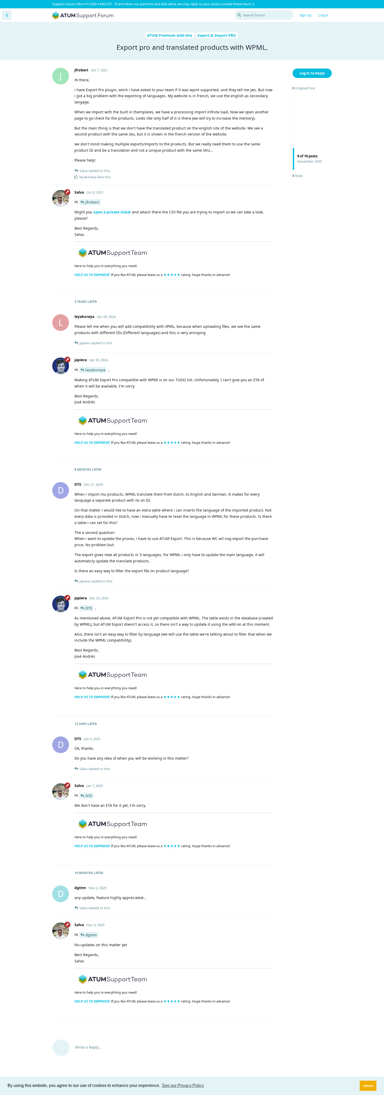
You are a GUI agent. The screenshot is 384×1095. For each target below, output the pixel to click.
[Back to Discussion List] (6, 15)
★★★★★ (172, 275)
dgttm (91, 934)
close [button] (368, 1086)
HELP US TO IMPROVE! (92, 275)
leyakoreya (95, 369)
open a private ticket (112, 212)
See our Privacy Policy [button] (183, 1085)
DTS (88, 608)
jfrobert (92, 202)
